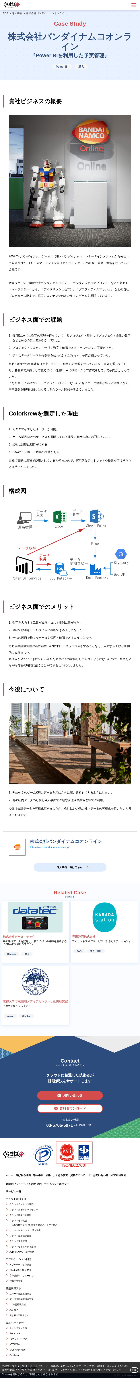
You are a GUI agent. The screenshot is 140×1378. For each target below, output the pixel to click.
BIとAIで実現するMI (19, 1315)
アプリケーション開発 (20, 1264)
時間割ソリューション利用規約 (24, 1183)
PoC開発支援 (16, 1281)
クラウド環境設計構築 (20, 1215)
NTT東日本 (14, 1344)
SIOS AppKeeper (17, 1350)
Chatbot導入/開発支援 (20, 1270)
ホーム (9, 1175)
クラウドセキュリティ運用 (22, 1246)
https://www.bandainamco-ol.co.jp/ (49, 847)
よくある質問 (60, 1175)
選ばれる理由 (23, 1175)
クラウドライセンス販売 (21, 1204)
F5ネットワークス (18, 1339)
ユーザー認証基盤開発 (20, 1294)
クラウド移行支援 (18, 1220)
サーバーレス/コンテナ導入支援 (25, 1230)
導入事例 (17, 13)
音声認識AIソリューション (22, 1275)
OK (134, 1370)
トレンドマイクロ (18, 1328)
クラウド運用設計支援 (20, 1235)
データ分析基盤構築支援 (21, 1299)
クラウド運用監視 (18, 1241)
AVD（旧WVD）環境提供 (21, 1252)
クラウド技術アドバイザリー (23, 1209)
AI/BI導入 (13, 1310)
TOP (5, 13)
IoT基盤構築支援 (17, 1304)
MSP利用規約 (118, 1175)
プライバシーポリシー (56, 1183)
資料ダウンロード (80, 1175)
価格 (48, 1175)
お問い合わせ (100, 1175)
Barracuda (14, 1333)
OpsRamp (14, 1355)
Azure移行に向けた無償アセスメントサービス (34, 1225)
